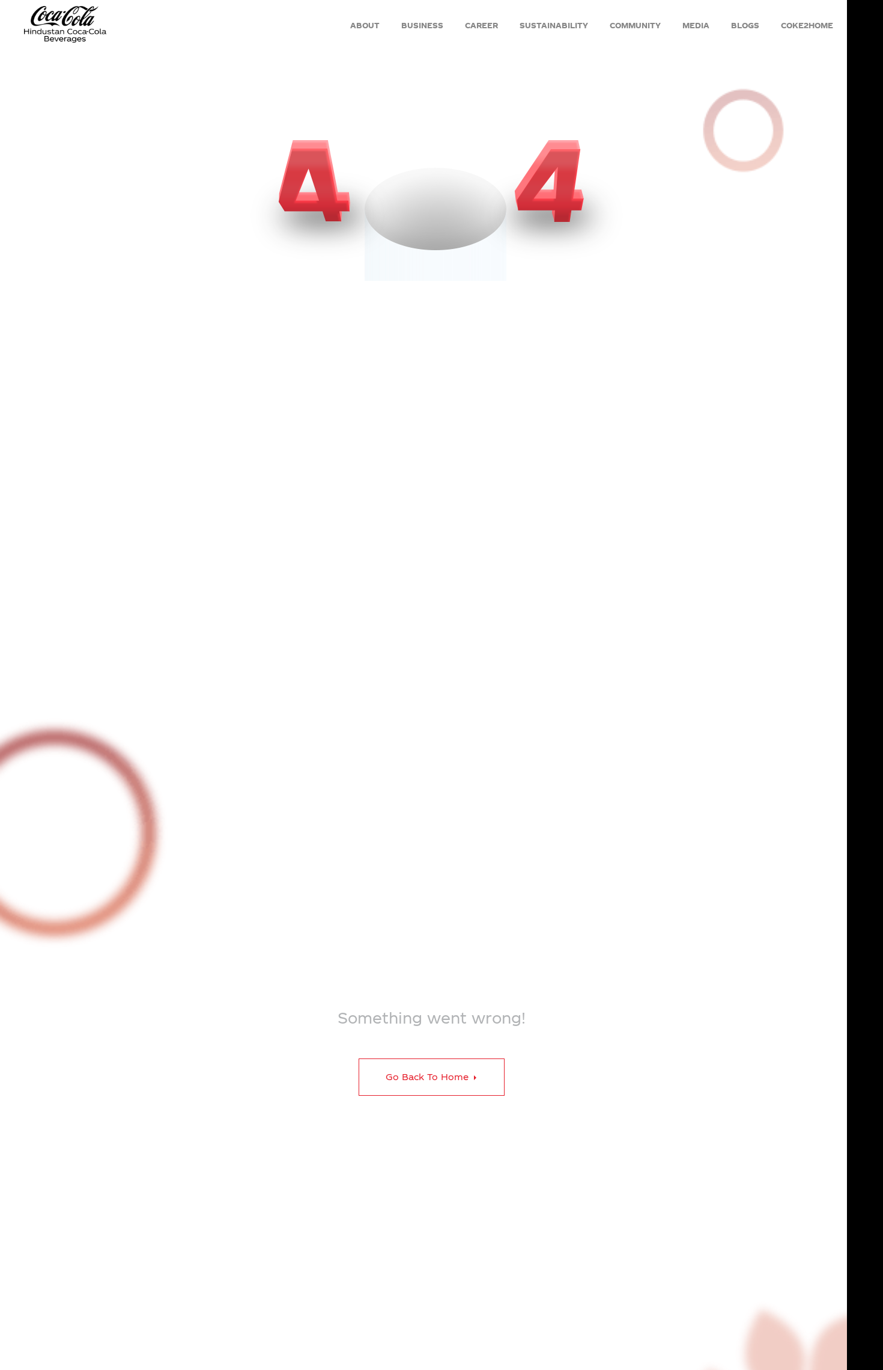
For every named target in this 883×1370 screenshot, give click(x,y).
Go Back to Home (429, 1077)
